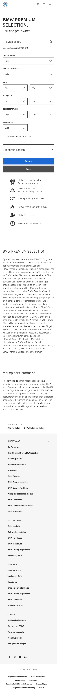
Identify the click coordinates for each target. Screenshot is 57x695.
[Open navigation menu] (50, 4)
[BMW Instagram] (15, 657)
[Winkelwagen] (38, 4)
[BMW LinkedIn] (25, 657)
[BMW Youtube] (20, 657)
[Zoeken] (50, 41)
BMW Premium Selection (19, 136)
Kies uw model (9, 55)
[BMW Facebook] (9, 657)
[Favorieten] (44, 4)
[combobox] (28, 41)
